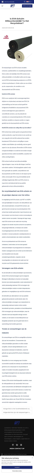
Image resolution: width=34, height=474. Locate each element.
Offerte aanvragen (27, 5)
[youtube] (21, 445)
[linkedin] (17, 445)
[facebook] (13, 445)
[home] (12, 6)
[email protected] (9, 1)
